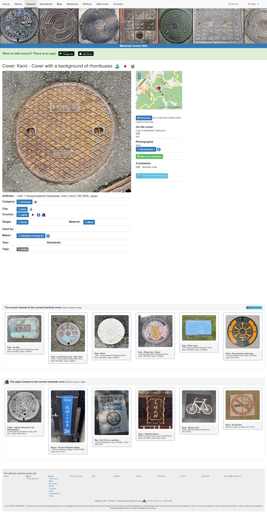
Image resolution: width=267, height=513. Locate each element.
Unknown (25, 201)
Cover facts (53, 478)
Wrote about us (32, 478)
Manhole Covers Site (133, 46)
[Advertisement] (133, 275)
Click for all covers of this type (153, 175)
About (18, 4)
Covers (30, 4)
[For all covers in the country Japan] (125, 65)
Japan (23, 214)
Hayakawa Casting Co (32, 235)
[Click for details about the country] (38, 214)
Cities (51, 491)
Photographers (54, 493)
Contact (118, 4)
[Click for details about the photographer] (159, 148)
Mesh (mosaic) (255, 307)
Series (51, 496)
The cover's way (76, 476)
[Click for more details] (24, 328)
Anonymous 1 (147, 149)
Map (59, 4)
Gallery (87, 4)
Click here (145, 117)
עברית (252, 4)
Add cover (102, 4)
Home (6, 4)
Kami (23, 209)
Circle (23, 222)
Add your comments (150, 156)
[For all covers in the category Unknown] (132, 65)
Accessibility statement (232, 476)
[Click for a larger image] (66, 131)
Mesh (51, 481)
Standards (46, 4)
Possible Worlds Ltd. (154, 501)
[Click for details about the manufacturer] (48, 235)
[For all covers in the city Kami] (117, 65)
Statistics (72, 4)
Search (234, 3)
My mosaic (53, 483)
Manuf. (51, 486)
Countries (52, 488)
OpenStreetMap (166, 107)
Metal (90, 222)
